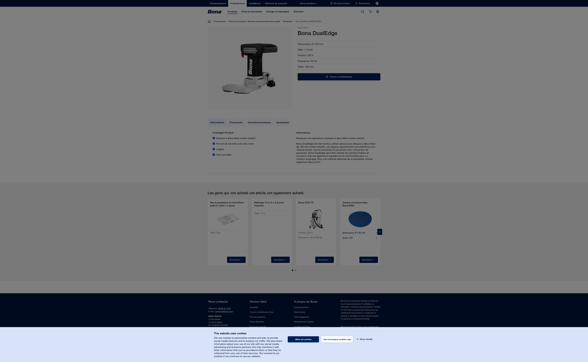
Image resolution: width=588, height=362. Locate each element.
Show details (365, 339)
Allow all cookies (303, 339)
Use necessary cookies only (337, 339)
